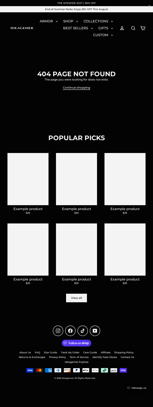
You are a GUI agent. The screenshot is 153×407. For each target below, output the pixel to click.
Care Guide (90, 352)
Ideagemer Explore (76, 361)
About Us (25, 352)
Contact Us (127, 357)
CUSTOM (101, 35)
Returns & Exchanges (32, 357)
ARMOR (47, 21)
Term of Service (79, 357)
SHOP (68, 21)
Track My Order (70, 352)
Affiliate (105, 352)
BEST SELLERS (76, 28)
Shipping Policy (124, 352)
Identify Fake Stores (104, 357)
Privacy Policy (57, 357)
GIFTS (103, 28)
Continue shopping (76, 87)
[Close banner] (149, 6)
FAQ (37, 352)
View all (76, 298)
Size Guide (50, 352)
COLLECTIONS (96, 21)
